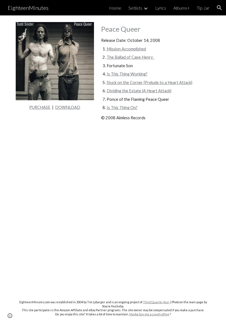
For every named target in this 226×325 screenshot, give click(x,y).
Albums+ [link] (181, 7)
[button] (219, 7)
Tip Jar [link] (203, 7)
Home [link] (115, 7)
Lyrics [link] (160, 7)
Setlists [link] (135, 7)
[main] (55, 107)
